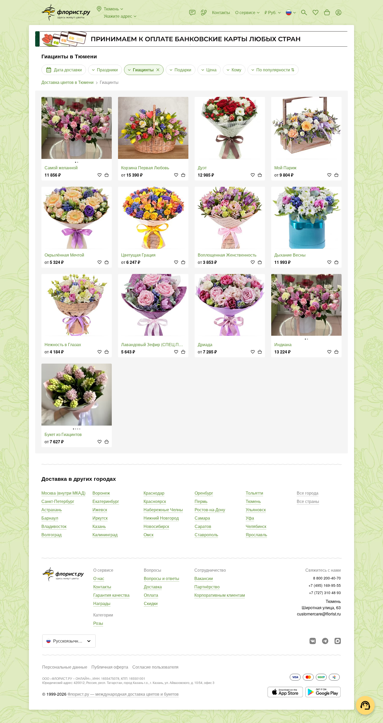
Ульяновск (256, 510)
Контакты (102, 587)
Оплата (151, 595)
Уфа (250, 518)
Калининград (105, 535)
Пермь (201, 501)
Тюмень (253, 501)
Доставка (153, 587)
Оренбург (204, 493)
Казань (99, 526)
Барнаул (49, 518)
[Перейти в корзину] (327, 12)
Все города (307, 493)
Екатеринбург (105, 501)
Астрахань (51, 510)
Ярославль (256, 535)
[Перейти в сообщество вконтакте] (312, 641)
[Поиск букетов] (304, 12)
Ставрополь (206, 535)
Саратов (203, 526)
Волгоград (51, 535)
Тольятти (254, 493)
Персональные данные (64, 667)
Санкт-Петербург (57, 501)
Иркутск (100, 518)
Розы (98, 623)
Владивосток (53, 526)
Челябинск (256, 526)
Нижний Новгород (161, 518)
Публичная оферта (109, 667)
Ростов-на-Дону (210, 510)
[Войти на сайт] (338, 12)
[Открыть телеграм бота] (325, 641)
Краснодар (154, 493)
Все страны (308, 501)
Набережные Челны (163, 510)
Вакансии (203, 578)
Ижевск (99, 510)
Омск (148, 535)
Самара (202, 518)
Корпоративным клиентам (219, 595)
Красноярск (155, 501)
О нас (98, 578)
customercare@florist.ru (319, 614)
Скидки (151, 603)
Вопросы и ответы (161, 578)
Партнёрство (207, 587)
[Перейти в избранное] (315, 12)
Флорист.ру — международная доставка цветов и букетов (123, 694)
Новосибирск (156, 526)
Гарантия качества (111, 595)
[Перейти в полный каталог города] (66, 12)
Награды (101, 603)
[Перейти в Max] (337, 641)
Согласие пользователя (155, 667)
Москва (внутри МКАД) (63, 493)
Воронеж (101, 493)
